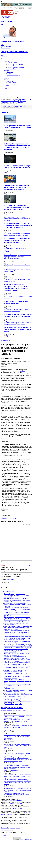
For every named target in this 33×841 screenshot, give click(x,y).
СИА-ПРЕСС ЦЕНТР (15, 803)
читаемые (5, 710)
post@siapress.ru (17, 808)
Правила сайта (5, 828)
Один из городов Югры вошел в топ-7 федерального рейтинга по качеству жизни (18, 693)
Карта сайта (4, 835)
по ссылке (28, 439)
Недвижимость (11, 82)
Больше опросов (5, 340)
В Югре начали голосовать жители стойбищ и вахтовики (17, 302)
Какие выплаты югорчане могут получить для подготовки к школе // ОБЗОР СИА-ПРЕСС (17, 685)
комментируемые (18, 710)
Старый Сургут (8, 76)
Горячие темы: (6, 99)
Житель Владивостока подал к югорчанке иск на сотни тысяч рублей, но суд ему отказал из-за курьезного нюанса (16, 287)
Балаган (6, 85)
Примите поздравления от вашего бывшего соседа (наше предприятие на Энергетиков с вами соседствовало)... (17, 767)
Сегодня (3, 591)
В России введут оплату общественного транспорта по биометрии (15, 670)
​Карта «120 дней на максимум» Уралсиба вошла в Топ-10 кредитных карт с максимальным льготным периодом (18, 627)
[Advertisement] (16, 543)
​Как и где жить (10, 652)
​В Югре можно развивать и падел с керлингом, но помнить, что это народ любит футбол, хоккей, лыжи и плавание (17, 649)
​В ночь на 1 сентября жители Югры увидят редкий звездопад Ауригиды (17, 166)
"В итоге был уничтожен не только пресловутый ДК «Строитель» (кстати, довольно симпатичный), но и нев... (18, 716)
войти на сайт (11, 579)
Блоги (9, 73)
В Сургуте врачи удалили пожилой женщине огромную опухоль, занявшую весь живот (17, 240)
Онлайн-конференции (13, 75)
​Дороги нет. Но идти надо (13, 704)
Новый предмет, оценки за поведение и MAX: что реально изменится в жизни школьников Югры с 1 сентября (17, 609)
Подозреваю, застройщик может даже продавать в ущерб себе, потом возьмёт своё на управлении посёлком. (18, 727)
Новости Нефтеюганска (14, 65)
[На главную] (11, 14)
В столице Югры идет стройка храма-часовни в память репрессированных (18, 315)
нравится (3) (4, 518)
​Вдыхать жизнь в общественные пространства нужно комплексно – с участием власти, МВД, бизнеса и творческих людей (17, 638)
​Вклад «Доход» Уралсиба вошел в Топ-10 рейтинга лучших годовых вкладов (16, 657)
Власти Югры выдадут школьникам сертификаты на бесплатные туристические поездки (17, 256)
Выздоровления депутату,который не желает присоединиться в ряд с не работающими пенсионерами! (17, 755)
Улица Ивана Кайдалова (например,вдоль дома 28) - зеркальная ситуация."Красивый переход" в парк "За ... (18, 790)
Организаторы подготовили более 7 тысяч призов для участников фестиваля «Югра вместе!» (17, 187)
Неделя (8, 591)
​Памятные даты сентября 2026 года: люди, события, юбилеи (16, 623)
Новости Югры (11, 69)
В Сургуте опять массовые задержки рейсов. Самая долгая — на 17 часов (17, 126)
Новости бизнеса (12, 84)
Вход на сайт (4, 56)
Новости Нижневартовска (15, 64)
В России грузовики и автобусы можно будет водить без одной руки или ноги (17, 663)
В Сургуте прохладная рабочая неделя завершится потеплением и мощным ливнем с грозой (16, 207)
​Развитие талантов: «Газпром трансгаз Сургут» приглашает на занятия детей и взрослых (17, 666)
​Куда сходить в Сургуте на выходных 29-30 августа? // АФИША (16, 654)
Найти (18, 97)
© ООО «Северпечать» (15, 800)
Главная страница (7, 106)
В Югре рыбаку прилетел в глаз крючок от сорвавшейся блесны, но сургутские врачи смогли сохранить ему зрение (17, 146)
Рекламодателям (15, 828)
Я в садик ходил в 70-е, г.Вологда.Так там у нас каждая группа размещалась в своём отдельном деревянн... (17, 776)
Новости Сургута (12, 62)
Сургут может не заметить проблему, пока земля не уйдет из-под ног (18, 690)
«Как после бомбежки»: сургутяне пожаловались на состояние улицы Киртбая (16, 793)
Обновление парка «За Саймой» (10, 101)
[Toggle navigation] (1, 58)
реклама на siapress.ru (30, 8)
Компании (10, 81)
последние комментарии (12, 707)
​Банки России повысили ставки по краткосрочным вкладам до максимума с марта (17, 681)
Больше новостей (6, 338)
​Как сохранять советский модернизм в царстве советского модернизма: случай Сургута (17, 660)
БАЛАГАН (7, 88)
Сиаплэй (6, 78)
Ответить (30, 565)
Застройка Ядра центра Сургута (21, 99)
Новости (6, 61)
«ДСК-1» (22, 371)
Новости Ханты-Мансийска (15, 67)
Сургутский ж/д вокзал (18, 102)
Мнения (6, 70)
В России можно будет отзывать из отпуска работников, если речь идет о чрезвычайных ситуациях (18, 225)
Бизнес (6, 79)
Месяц (12, 591)
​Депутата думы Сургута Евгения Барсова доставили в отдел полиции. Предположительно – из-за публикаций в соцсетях (18, 759)
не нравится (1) (12, 518)
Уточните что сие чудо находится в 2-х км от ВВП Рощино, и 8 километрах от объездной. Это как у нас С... (18, 736)
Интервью (10, 72)
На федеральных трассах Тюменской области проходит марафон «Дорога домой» (17, 329)
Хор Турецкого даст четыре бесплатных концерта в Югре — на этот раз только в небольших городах (15, 698)
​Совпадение (9, 688)
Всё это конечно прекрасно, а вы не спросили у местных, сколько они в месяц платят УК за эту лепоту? (18, 745)
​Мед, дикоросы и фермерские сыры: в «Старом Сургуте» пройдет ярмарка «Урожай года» (18, 645)
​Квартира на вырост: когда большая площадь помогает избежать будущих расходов (17, 642)
